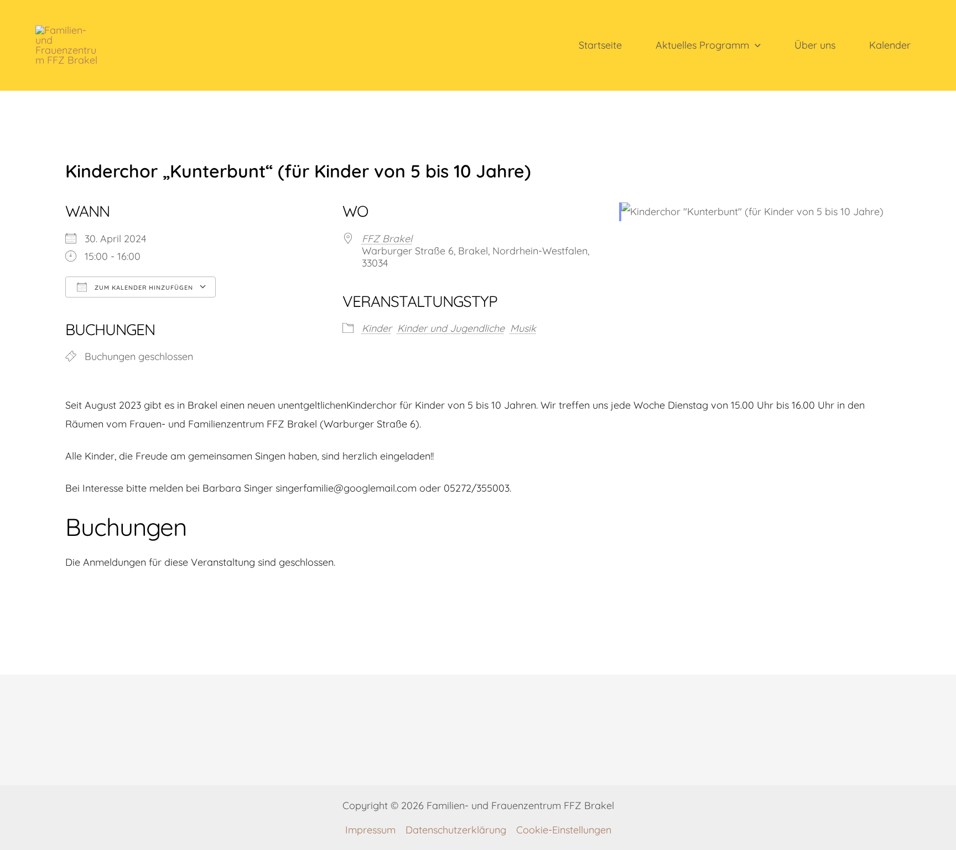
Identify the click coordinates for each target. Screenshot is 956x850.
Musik (523, 328)
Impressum (370, 829)
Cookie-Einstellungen (563, 829)
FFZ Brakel (387, 238)
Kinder (377, 328)
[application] (755, 45)
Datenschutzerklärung (456, 829)
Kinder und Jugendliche (451, 328)
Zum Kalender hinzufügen (142, 287)
